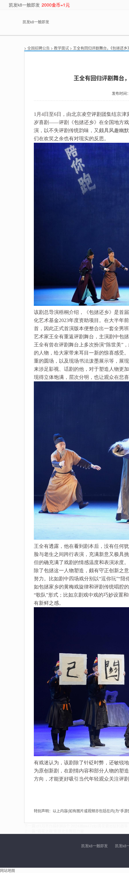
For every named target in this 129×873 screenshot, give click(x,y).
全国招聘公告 (38, 48)
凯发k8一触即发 (24, 5)
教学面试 (61, 48)
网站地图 (7, 870)
